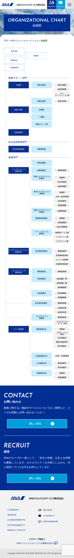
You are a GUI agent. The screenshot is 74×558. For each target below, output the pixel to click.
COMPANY (13, 510)
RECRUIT (52, 7)
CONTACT (61, 7)
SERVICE (12, 515)
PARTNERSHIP (50, 522)
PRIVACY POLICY (16, 530)
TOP (6, 41)
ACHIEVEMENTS (16, 520)
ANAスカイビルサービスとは (24, 41)
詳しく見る (35, 423)
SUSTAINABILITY (16, 525)
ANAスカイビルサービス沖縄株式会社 (35, 543)
